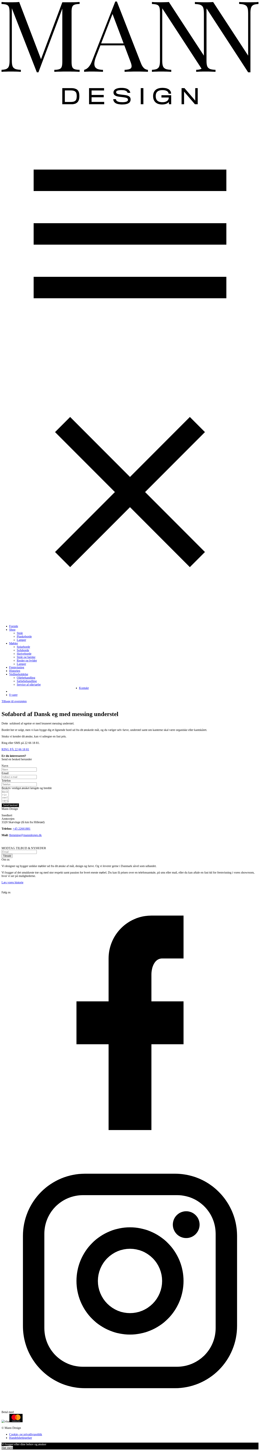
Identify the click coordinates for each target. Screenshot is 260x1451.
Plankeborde (24, 636)
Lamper (21, 640)
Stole (20, 633)
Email (5, 773)
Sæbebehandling (27, 681)
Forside (13, 626)
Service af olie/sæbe (29, 684)
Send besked (10, 805)
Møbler (13, 643)
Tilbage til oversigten (14, 701)
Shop (12, 629)
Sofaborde (23, 650)
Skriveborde (24, 653)
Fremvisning (16, 667)
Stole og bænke (26, 657)
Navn (5, 765)
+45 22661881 (21, 828)
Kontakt (84, 688)
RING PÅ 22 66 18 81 (15, 749)
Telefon (6, 780)
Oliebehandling (26, 677)
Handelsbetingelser (20, 1437)
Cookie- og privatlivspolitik (25, 1434)
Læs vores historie (12, 882)
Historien (14, 670)
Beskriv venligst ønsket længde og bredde (27, 788)
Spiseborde (23, 646)
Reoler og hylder (27, 660)
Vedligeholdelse (18, 674)
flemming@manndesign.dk (25, 835)
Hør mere (7, 1447)
